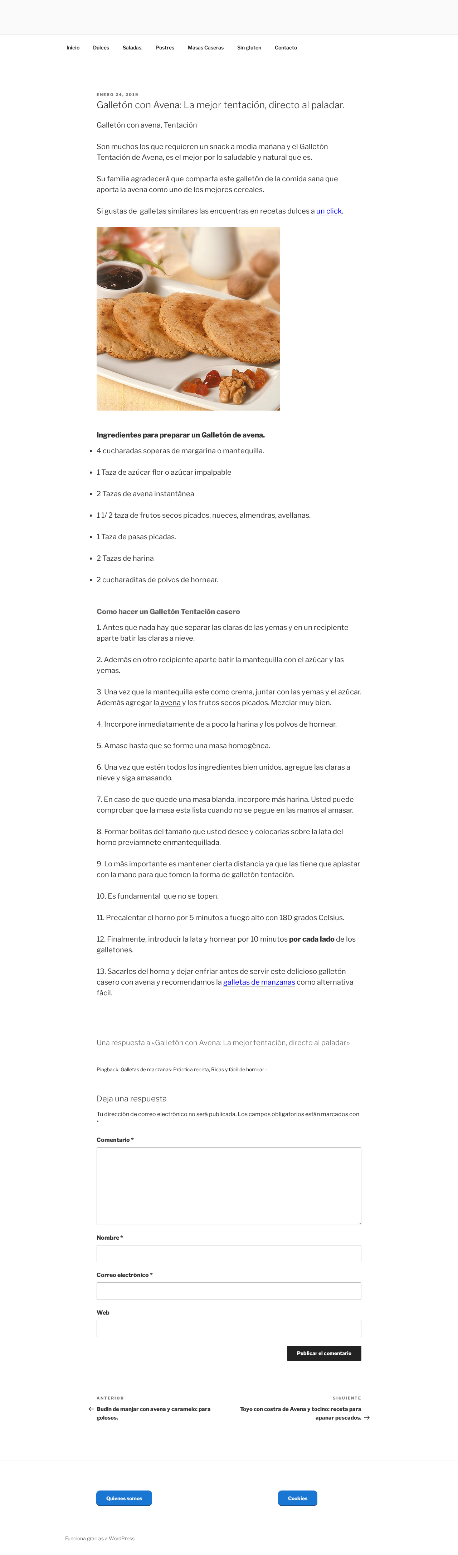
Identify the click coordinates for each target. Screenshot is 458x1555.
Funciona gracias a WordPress (100, 1538)
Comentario (115, 1140)
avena (170, 702)
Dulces (101, 47)
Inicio (73, 47)
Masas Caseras (206, 47)
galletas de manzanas (259, 982)
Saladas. (132, 47)
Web (103, 1312)
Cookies (297, 1498)
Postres (165, 47)
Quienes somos (124, 1498)
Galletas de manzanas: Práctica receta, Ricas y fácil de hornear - (194, 1069)
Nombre (110, 1237)
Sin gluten (249, 47)
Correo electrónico (125, 1275)
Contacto (286, 47)
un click (329, 211)
